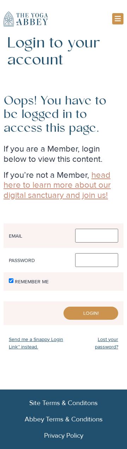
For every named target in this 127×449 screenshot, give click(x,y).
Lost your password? (106, 343)
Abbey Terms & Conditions (64, 419)
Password (22, 260)
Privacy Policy (63, 435)
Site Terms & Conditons (63, 403)
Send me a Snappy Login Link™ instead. (36, 343)
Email (15, 236)
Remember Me (32, 281)
